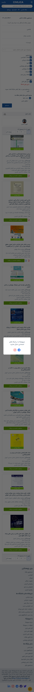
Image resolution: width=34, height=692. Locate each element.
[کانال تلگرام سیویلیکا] (19, 350)
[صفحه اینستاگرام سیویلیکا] (15, 350)
